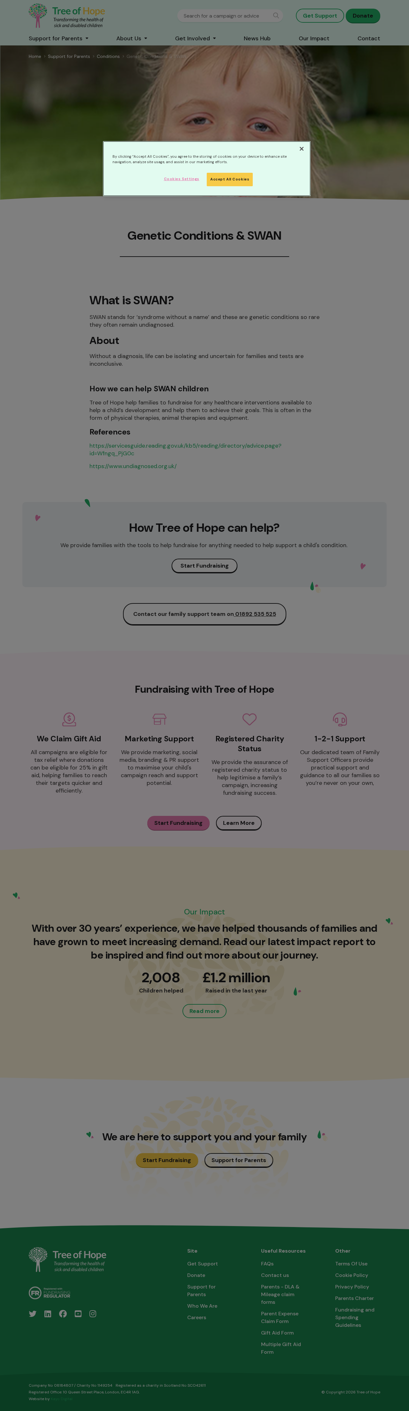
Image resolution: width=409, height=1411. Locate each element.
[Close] (302, 149)
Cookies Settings (181, 179)
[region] (207, 168)
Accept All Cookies (229, 179)
